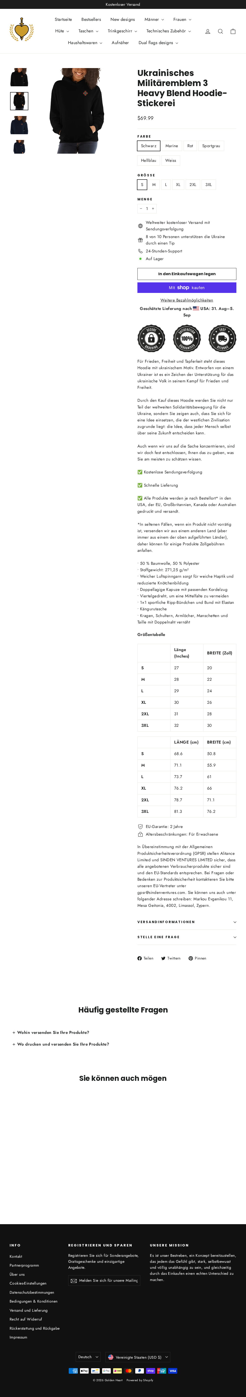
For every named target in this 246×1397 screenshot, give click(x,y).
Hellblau (148, 160)
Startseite (63, 19)
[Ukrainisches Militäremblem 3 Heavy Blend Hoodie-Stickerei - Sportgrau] (31, 1182)
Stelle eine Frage (158, 937)
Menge (145, 199)
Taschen (86, 31)
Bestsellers (91, 19)
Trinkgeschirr (121, 31)
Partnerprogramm (24, 1265)
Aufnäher (120, 43)
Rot (190, 146)
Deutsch (85, 1357)
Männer (152, 19)
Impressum (18, 1337)
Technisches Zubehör (167, 31)
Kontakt (16, 1256)
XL (178, 184)
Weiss (170, 160)
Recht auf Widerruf (26, 1319)
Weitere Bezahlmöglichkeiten (186, 300)
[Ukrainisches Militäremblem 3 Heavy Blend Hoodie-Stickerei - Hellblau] (37, 1182)
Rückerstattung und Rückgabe (35, 1328)
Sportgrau (211, 146)
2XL (193, 184)
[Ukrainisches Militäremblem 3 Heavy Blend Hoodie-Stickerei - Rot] (25, 1182)
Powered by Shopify (140, 1380)
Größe (146, 175)
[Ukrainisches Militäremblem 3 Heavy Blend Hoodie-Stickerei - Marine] (19, 1182)
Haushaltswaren (83, 43)
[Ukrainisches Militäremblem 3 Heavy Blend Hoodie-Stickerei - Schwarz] (13, 1182)
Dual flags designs (156, 43)
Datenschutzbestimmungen (32, 1292)
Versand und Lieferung (29, 1310)
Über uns (17, 1274)
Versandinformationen (166, 922)
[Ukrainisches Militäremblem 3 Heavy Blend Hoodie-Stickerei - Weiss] (43, 1182)
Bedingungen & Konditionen (34, 1301)
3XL (208, 184)
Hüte (60, 31)
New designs (123, 19)
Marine (172, 146)
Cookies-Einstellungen (28, 1283)
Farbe (144, 137)
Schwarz (148, 146)
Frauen (180, 19)
